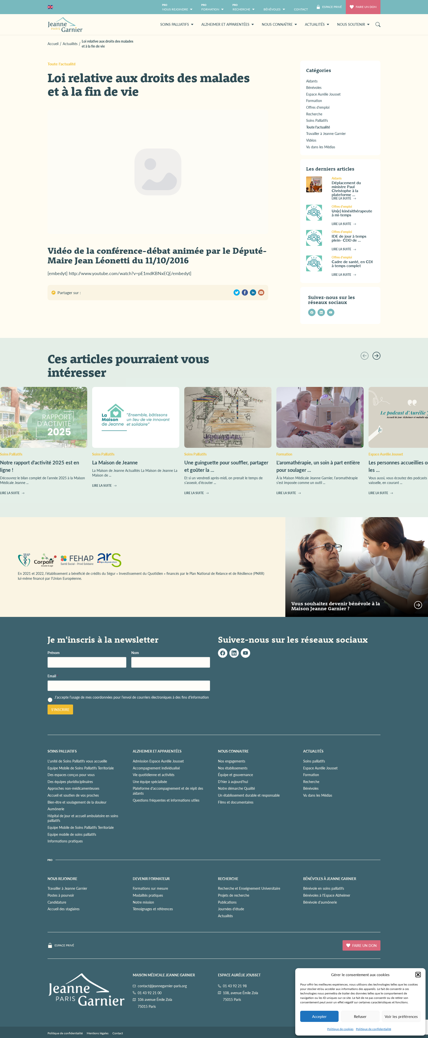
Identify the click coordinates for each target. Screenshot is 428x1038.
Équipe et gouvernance (235, 774)
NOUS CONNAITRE (233, 751)
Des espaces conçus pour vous (71, 774)
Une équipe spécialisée (150, 781)
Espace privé (64, 945)
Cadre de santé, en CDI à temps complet (352, 263)
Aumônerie (56, 808)
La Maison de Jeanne (115, 462)
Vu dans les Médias (317, 795)
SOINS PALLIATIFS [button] (174, 24)
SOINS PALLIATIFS (62, 751)
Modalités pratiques (148, 895)
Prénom (54, 652)
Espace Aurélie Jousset (320, 767)
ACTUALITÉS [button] (315, 24)
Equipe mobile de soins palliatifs (72, 834)
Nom (135, 652)
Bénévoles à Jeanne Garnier (329, 878)
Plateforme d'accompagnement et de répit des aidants (168, 791)
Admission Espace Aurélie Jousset (158, 761)
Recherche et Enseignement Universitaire (249, 888)
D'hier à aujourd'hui (233, 781)
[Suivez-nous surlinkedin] (234, 653)
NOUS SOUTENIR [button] (351, 24)
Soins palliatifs (314, 761)
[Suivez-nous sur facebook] (312, 312)
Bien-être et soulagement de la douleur (77, 801)
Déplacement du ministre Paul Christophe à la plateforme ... (346, 188)
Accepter (319, 1016)
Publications (227, 901)
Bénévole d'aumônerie (320, 901)
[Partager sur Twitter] (237, 292)
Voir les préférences (401, 1016)
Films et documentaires (235, 801)
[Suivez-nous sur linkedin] (321, 312)
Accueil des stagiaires (64, 908)
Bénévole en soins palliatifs (323, 888)
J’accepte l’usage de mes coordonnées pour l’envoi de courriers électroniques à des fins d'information (131, 700)
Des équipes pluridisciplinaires (70, 781)
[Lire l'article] (317, 184)
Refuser (360, 1016)
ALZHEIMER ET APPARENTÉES (157, 751)
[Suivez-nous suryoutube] (245, 653)
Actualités (225, 915)
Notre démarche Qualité (236, 788)
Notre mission (143, 901)
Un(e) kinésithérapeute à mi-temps (352, 213)
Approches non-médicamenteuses (73, 788)
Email (53, 676)
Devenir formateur (151, 878)
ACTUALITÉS (313, 751)
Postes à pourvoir (61, 895)
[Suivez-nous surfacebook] (222, 653)
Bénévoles (311, 788)
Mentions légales (97, 1033)
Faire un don (366, 7)
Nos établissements (232, 767)
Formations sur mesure (150, 888)
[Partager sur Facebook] (245, 292)
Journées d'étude (231, 908)
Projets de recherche (233, 895)
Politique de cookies (340, 1029)
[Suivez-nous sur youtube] (330, 312)
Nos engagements (231, 761)
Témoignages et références (153, 908)
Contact (117, 1033)
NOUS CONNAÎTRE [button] (277, 24)
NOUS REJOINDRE (62, 878)
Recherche (311, 781)
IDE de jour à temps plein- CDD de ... (349, 238)
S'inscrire (60, 709)
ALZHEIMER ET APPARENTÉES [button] (225, 24)
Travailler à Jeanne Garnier (67, 888)
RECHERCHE (228, 878)
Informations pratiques (65, 840)
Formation (311, 774)
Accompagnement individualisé (156, 767)
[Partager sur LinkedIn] (253, 292)
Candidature (57, 901)
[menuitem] (301, 7)
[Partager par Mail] (261, 292)
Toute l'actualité (62, 64)
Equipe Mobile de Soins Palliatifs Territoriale (81, 767)
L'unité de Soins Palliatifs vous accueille (77, 761)
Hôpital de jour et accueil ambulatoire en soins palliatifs (83, 818)
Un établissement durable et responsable (249, 795)
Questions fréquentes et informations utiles (166, 799)
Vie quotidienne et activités (153, 774)
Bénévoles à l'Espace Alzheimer (326, 895)
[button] (418, 974)
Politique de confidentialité (373, 1029)
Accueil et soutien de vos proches (73, 795)
